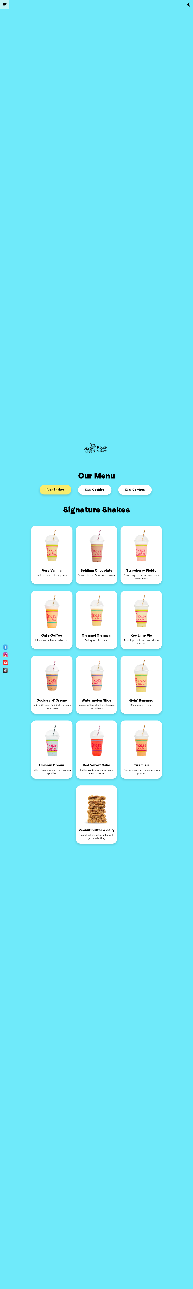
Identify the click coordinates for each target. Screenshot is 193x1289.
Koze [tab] (55, 489)
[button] (189, 5)
